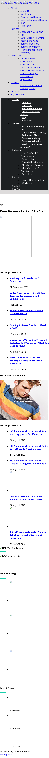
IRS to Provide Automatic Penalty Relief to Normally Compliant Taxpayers (28, 534)
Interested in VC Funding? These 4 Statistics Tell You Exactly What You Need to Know (29, 342)
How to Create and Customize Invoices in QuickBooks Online (26, 498)
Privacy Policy (7, 754)
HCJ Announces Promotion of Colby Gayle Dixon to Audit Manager (29, 447)
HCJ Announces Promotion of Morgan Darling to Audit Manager (28, 462)
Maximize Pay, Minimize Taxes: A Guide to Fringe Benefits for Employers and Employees (29, 678)
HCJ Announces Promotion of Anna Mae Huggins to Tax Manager (28, 433)
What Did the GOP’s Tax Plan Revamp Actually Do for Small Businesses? (26, 360)
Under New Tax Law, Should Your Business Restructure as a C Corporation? (28, 295)
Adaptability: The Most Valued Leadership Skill (26, 312)
